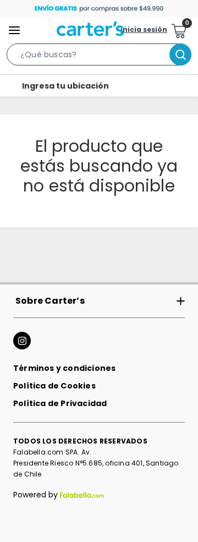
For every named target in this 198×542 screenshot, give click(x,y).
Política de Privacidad (60, 403)
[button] (99, 56)
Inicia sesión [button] (143, 29)
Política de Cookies (54, 385)
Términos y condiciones (64, 368)
